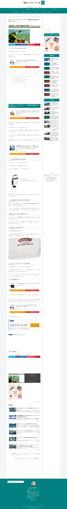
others (34, 506)
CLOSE (36, 73)
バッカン (19, 334)
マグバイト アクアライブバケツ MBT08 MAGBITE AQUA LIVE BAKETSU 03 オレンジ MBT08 (26, 61)
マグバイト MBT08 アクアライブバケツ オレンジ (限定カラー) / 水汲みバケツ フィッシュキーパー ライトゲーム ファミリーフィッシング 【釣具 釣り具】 (27, 112)
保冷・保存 (11, 334)
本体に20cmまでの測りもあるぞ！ (18, 81)
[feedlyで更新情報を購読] (34, 499)
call (43, 506)
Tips (26, 506)
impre (29, 506)
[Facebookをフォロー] (32, 499)
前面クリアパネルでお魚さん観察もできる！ (19, 80)
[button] (58, 30)
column (31, 506)
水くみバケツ (23, 334)
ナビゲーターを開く (35, 325)
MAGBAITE (15, 334)
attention (37, 506)
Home (24, 506)
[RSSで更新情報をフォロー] (35, 499)
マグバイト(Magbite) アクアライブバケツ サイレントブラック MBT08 (27, 283)
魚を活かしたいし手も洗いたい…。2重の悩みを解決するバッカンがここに (22, 76)
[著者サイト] (31, 499)
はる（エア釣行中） (33, 487)
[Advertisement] (24, 94)
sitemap (41, 506)
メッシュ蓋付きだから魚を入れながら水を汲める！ (20, 79)
